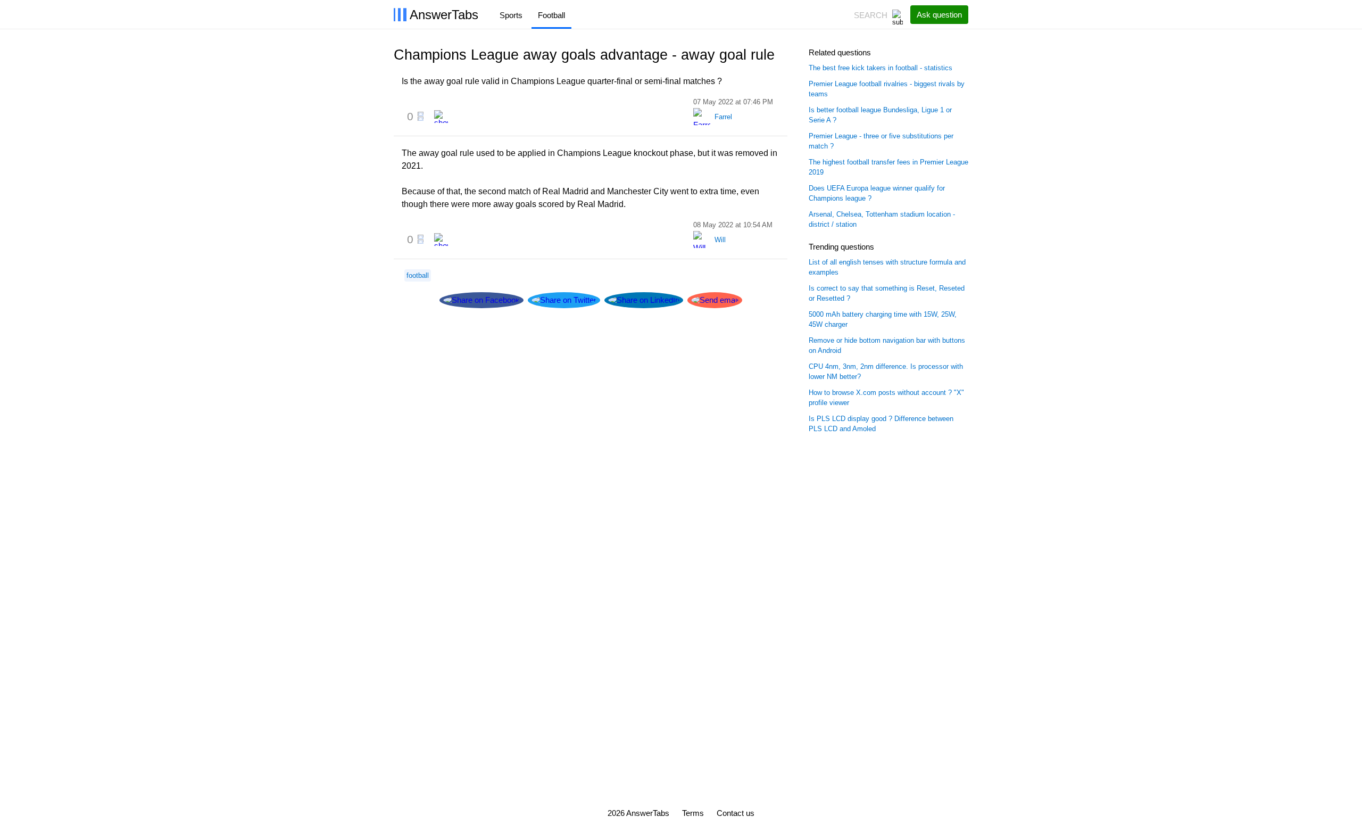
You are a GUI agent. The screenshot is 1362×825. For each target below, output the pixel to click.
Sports (511, 15)
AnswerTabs (444, 14)
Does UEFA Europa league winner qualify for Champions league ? (877, 193)
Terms (693, 813)
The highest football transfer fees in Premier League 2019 (888, 167)
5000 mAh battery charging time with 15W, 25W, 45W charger (883, 319)
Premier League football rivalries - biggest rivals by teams (887, 89)
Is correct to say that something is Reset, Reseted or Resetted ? (887, 293)
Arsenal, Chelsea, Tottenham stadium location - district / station (882, 219)
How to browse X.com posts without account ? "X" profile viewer (886, 398)
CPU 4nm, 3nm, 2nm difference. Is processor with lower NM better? (886, 371)
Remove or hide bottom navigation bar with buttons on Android (887, 345)
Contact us (735, 813)
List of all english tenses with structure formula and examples (887, 267)
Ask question (939, 14)
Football (551, 15)
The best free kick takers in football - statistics (880, 68)
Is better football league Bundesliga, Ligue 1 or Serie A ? (880, 115)
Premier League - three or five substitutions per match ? (881, 141)
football (417, 275)
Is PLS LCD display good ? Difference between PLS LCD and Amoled (881, 424)
